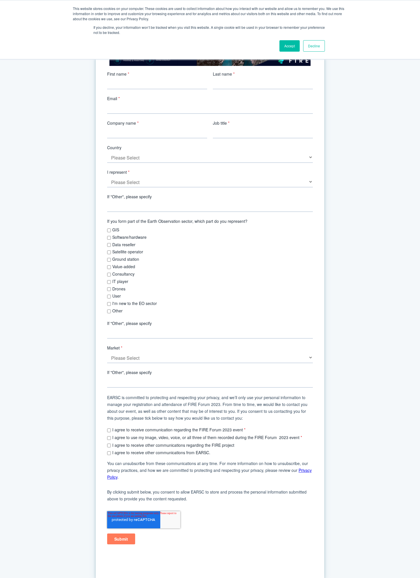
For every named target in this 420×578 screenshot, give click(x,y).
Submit (121, 539)
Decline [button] (314, 45)
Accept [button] (289, 45)
